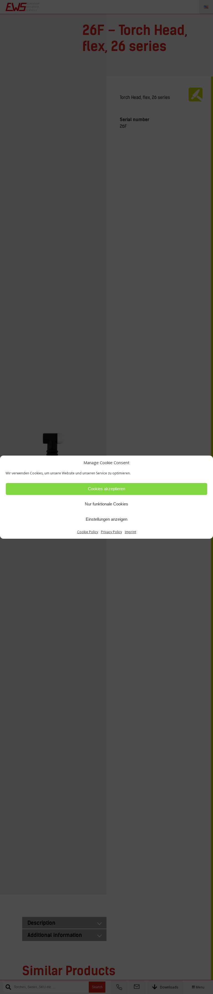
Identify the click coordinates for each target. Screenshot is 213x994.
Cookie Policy (87, 532)
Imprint (130, 532)
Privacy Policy (111, 532)
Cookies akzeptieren (106, 488)
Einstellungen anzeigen (106, 519)
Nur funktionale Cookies (106, 504)
